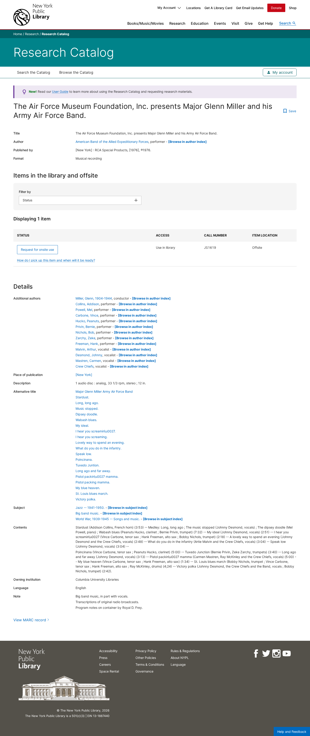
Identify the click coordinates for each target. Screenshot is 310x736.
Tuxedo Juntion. (87, 465)
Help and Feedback (291, 732)
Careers (105, 664)
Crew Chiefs (84, 366)
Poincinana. (84, 459)
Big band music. (87, 513)
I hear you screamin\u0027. (96, 431)
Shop (293, 8)
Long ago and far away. (93, 471)
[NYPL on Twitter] (265, 653)
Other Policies (145, 658)
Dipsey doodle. (87, 414)
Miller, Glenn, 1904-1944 (94, 298)
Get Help (265, 23)
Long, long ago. (87, 403)
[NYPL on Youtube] (286, 653)
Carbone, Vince (87, 315)
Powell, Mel (84, 310)
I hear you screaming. (92, 437)
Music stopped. (87, 408)
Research (177, 23)
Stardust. (82, 397)
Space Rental (109, 671)
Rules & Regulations (185, 651)
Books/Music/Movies (145, 23)
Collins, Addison (87, 304)
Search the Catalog (33, 72)
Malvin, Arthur (86, 349)
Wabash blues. (86, 420)
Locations (193, 8)
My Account (166, 8)
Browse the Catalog (76, 72)
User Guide (60, 91)
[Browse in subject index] (128, 507)
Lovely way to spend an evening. (100, 442)
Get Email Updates (250, 8)
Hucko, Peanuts (87, 321)
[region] (155, 248)
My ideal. (82, 425)
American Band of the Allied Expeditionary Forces (112, 142)
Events (220, 23)
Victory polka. (86, 499)
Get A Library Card (218, 8)
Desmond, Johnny (89, 355)
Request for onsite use (37, 249)
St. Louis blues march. (92, 493)
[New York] (84, 375)
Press (103, 658)
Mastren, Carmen (88, 361)
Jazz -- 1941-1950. (90, 507)
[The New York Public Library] (32, 15)
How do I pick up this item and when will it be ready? (56, 260)
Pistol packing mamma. (93, 482)
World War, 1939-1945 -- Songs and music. (108, 519)
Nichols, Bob (85, 332)
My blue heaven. (88, 488)
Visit (235, 23)
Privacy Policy (145, 651)
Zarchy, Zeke (85, 338)
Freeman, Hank (87, 344)
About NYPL (180, 658)
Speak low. (84, 454)
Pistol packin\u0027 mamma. (97, 476)
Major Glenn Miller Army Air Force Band (104, 391)
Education (200, 23)
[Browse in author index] (187, 142)
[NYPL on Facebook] (255, 653)
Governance (144, 671)
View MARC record (29, 620)
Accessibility (108, 651)
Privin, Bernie (85, 327)
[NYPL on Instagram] (276, 653)
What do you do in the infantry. (98, 448)
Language (178, 664)
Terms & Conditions (149, 664)
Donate (276, 8)
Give (249, 23)
